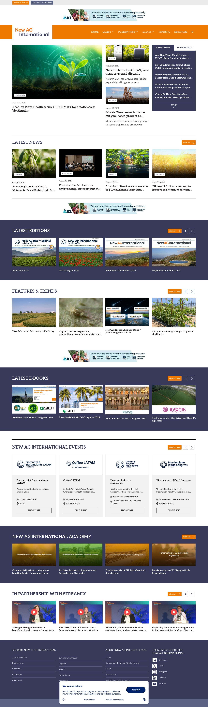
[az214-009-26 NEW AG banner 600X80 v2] (104, 14)
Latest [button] (107, 32)
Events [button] (146, 32)
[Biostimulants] (57, 71)
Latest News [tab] (163, 47)
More (174, 105)
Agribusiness (64, 675)
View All (186, 142)
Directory (180, 32)
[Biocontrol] (34, 163)
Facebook (162, 660)
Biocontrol (16, 668)
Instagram (162, 671)
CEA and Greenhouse (68, 658)
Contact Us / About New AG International (123, 663)
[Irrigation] (127, 53)
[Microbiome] (174, 163)
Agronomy (63, 680)
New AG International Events (117, 680)
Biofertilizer (17, 674)
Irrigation (62, 663)
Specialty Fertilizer (20, 657)
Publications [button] (126, 32)
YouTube (162, 683)
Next (192, 231)
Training (164, 32)
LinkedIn (162, 677)
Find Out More (34, 510)
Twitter (161, 665)
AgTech (62, 669)
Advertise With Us (21, 2)
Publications (111, 674)
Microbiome (17, 680)
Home (94, 32)
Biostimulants (17, 663)
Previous (185, 231)
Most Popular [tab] (185, 47)
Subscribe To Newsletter (42, 2)
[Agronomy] (127, 95)
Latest (108, 668)
